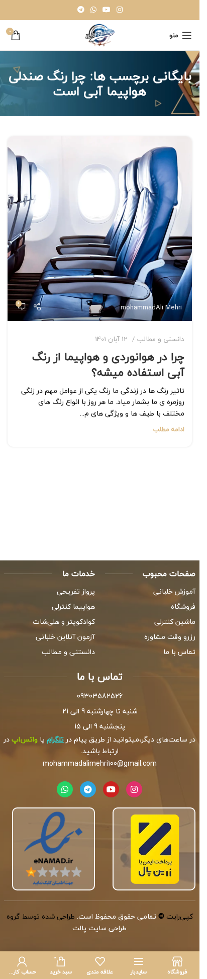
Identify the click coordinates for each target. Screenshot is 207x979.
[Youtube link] (106, 10)
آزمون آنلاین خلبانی (65, 636)
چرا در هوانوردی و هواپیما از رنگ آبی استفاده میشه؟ (108, 364)
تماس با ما (179, 651)
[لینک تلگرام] (80, 10)
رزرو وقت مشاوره (169, 636)
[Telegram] (88, 789)
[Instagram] (134, 789)
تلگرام (55, 739)
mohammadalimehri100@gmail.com (100, 763)
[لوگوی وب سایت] (100, 34)
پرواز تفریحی (76, 591)
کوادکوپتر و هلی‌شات (64, 621)
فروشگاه (183, 606)
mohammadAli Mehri (151, 307)
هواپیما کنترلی (73, 606)
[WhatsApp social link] (93, 10)
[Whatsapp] (65, 789)
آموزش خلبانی (174, 591)
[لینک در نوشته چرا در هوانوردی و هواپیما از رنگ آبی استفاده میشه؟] (100, 228)
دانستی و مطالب (160, 339)
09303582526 (100, 696)
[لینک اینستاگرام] (120, 10)
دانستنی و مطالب (68, 651)
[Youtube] (111, 789)
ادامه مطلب (168, 429)
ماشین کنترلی (174, 621)
